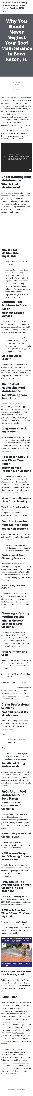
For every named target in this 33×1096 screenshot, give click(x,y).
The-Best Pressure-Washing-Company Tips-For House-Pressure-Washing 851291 (14, 5)
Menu (5, 11)
